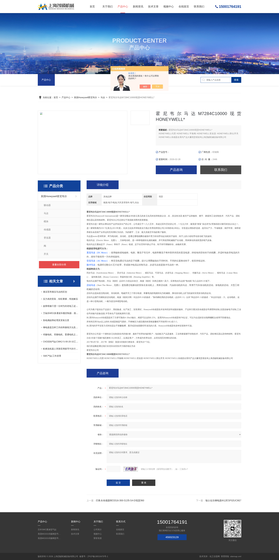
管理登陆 (225, 556)
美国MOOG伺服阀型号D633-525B (49, 534)
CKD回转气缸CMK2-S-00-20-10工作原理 (60, 341)
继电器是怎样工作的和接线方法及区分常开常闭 (60, 327)
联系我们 (199, 6)
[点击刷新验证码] (130, 469)
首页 (92, 6)
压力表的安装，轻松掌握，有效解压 (60, 299)
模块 (46, 221)
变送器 (47, 237)
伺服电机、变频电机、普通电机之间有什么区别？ (60, 334)
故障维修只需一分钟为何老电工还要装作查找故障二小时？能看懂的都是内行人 (60, 306)
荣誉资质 (98, 538)
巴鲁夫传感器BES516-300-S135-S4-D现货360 (120, 500)
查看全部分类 (59, 264)
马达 (103, 97)
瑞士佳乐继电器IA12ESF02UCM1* (223, 500)
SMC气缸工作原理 (52, 356)
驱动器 (47, 205)
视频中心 (168, 6)
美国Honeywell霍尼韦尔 (85, 97)
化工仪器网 (215, 556)
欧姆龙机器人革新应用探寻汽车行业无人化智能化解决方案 (60, 348)
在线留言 (184, 6)
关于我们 (107, 6)
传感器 (47, 229)
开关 (46, 254)
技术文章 (153, 6)
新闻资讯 (138, 6)
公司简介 (98, 529)
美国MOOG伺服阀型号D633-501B (49, 538)
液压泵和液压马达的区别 (55, 292)
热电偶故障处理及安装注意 (56, 320)
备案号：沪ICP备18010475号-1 (93, 556)
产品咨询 (176, 170)
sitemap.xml (235, 556)
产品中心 (123, 6)
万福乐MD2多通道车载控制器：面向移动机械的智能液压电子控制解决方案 (60, 313)
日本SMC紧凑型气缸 (47, 529)
